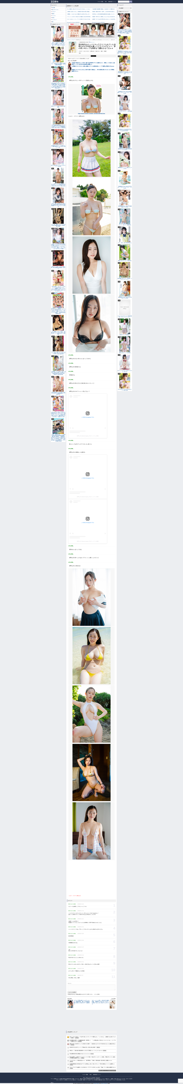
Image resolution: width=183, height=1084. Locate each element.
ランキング (54, 19)
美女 (80, 53)
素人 (53, 21)
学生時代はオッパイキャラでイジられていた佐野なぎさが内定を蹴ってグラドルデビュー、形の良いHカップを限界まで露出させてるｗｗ (97, 46)
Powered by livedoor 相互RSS (73, 22)
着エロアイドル (55, 9)
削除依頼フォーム (112, 1)
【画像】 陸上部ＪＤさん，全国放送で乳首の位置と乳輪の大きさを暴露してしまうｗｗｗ (79, 11)
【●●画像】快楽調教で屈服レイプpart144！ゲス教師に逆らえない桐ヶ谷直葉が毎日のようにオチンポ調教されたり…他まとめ (104, 9)
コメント (69, 983)
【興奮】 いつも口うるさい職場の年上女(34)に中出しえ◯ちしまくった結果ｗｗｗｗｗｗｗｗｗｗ (79, 14)
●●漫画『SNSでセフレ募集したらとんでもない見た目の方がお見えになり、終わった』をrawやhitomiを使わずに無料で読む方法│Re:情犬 (104, 16)
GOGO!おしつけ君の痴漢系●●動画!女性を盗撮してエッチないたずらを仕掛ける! (104, 14)
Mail (106, 1)
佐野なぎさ (92, 51)
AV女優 (53, 7)
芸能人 (53, 13)
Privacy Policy (96, 1083)
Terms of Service (104, 1083)
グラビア (80, 51)
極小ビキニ (98, 51)
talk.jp (52, 1082)
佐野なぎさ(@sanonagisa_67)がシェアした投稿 (88, 435)
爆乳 (102, 51)
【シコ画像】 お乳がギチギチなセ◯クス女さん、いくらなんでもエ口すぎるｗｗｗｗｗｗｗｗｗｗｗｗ (79, 9)
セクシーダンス (86, 51)
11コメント (92, 42)
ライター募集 (100, 1)
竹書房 (105, 51)
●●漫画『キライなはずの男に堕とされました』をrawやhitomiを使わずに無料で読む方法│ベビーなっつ (104, 19)
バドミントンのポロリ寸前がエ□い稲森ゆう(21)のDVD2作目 (78, 16)
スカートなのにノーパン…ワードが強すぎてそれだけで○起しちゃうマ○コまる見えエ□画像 (79, 19)
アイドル (54, 15)
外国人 (53, 17)
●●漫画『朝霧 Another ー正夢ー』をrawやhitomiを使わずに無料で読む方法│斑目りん (104, 11)
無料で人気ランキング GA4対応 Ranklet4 (107, 1070)
